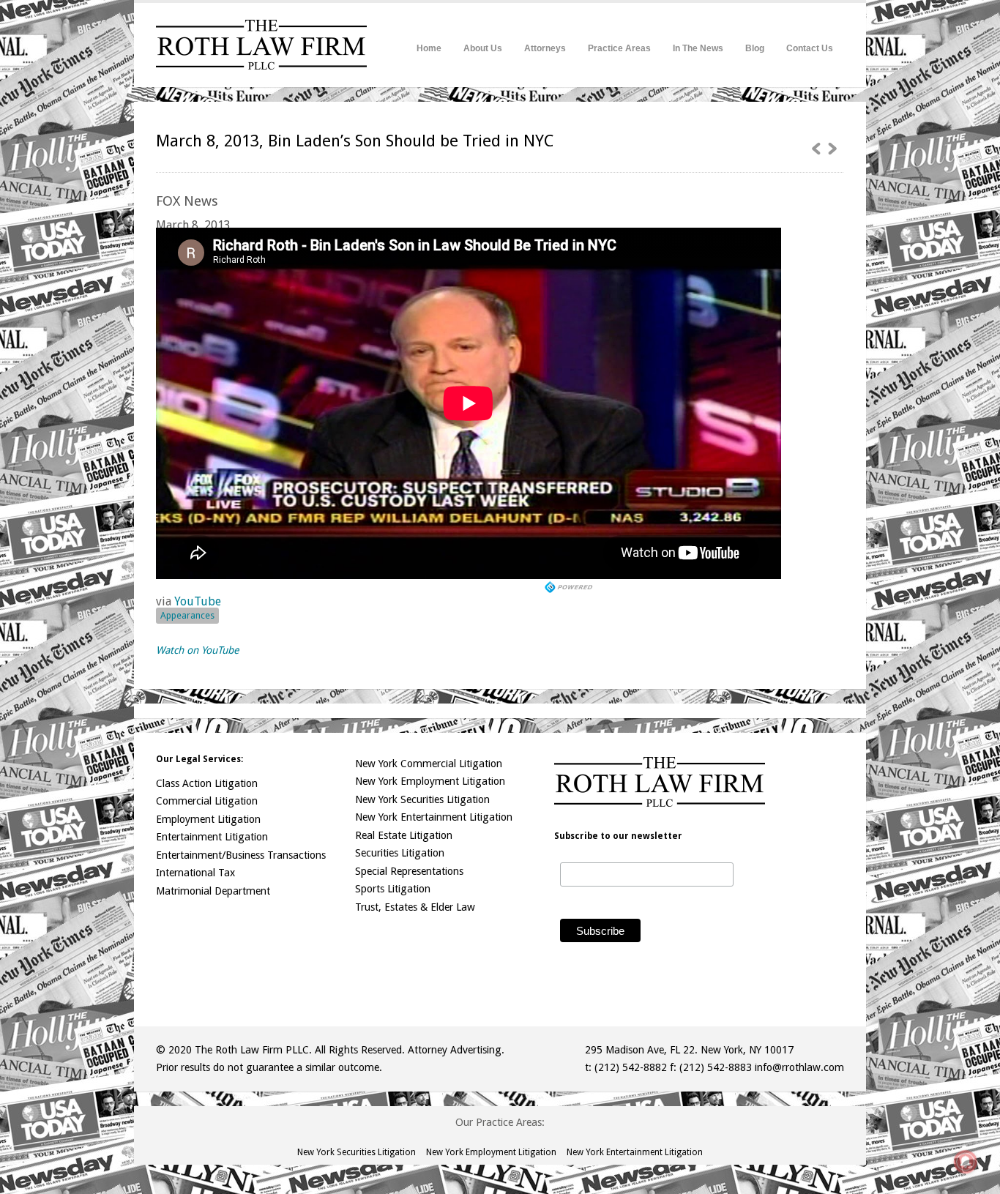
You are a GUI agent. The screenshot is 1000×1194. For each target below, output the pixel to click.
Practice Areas (619, 48)
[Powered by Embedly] (570, 587)
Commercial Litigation (207, 801)
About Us (482, 48)
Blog (754, 48)
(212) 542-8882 (630, 1067)
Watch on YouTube (197, 650)
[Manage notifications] (965, 1162)
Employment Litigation (208, 819)
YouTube (197, 601)
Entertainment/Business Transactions (241, 855)
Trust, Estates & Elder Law (415, 907)
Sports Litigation (392, 889)
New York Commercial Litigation (428, 763)
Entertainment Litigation (212, 837)
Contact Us (809, 48)
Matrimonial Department (213, 891)
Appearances (187, 615)
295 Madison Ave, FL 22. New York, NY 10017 (689, 1050)
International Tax (195, 872)
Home (429, 48)
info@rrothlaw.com (799, 1067)
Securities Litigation (399, 853)
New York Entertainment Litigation (433, 817)
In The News (698, 48)
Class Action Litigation (207, 783)
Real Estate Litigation (403, 835)
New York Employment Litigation (430, 781)
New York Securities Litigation (422, 799)
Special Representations (409, 871)
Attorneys (545, 48)
